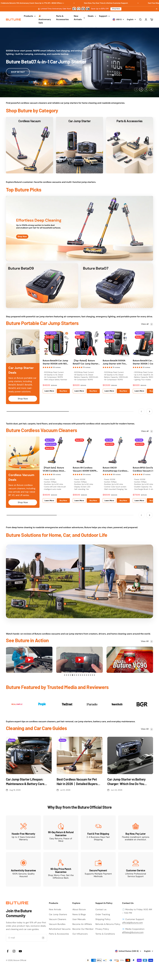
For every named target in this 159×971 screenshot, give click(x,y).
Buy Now (63, 391)
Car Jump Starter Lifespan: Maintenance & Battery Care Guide (25, 781)
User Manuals (79, 919)
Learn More (49, 391)
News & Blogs (79, 914)
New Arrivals (78, 18)
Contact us (100, 909)
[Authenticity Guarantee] (23, 869)
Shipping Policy (102, 919)
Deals (91, 16)
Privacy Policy (102, 929)
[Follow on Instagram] (14, 951)
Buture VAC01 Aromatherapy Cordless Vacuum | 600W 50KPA (115, 469)
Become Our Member (83, 929)
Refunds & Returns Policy (107, 924)
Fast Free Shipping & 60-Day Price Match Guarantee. (132, 3)
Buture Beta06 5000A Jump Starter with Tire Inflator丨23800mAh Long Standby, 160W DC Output (116, 362)
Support (103, 16)
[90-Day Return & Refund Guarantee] (60, 832)
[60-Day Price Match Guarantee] (60, 869)
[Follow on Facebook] (7, 951)
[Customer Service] (135, 869)
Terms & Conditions (105, 933)
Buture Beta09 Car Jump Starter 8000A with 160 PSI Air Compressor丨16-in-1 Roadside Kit (55, 362)
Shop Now (116, 9)
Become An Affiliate (82, 924)
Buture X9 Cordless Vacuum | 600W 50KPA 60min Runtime (84, 469)
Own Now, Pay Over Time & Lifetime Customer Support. (69, 3)
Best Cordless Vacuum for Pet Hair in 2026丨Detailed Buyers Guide (77, 781)
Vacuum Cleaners (57, 919)
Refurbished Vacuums (60, 929)
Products (28, 16)
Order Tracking (102, 914)
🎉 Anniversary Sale (45, 19)
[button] (64, 675)
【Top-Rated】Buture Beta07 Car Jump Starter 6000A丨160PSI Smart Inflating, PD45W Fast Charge (85, 362)
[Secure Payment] (98, 869)
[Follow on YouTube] (20, 951)
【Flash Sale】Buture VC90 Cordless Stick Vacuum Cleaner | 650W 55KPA (55, 469)
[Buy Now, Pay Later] (135, 832)
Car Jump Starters (58, 914)
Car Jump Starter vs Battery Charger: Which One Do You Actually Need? (126, 781)
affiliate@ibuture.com (132, 932)
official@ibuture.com (132, 922)
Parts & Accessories (62, 18)
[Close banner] (157, 9)
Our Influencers (80, 933)
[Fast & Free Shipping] (98, 832)
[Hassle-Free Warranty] (23, 832)
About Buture (79, 909)
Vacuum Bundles (57, 924)
